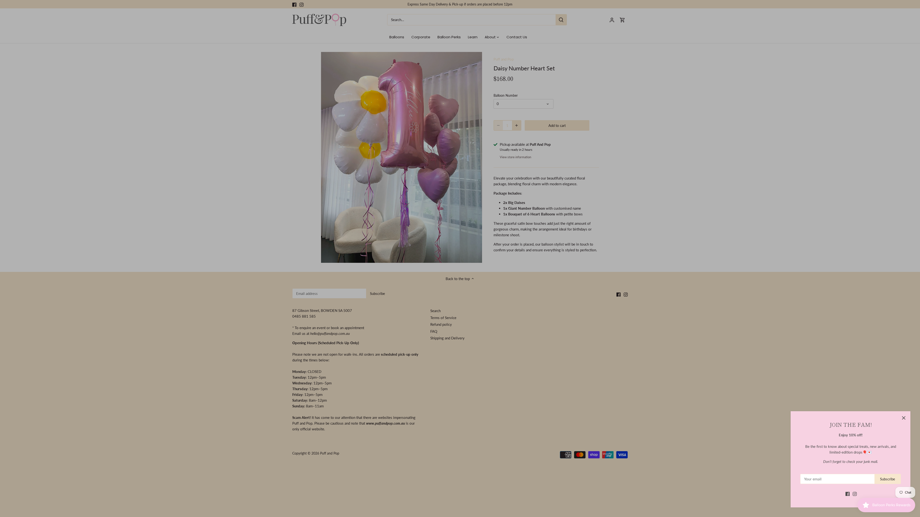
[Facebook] (847, 493)
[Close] (903, 418)
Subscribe (887, 479)
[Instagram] (855, 493)
